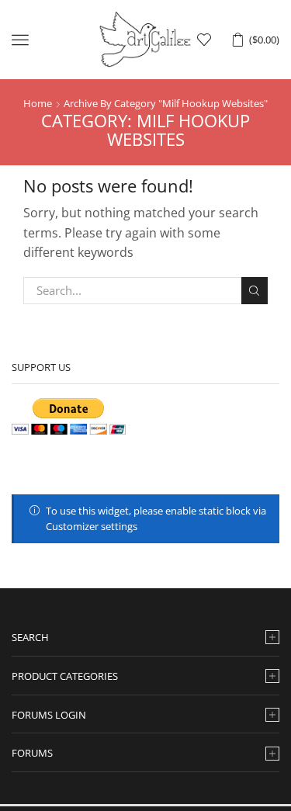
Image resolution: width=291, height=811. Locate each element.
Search (254, 290)
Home (37, 103)
